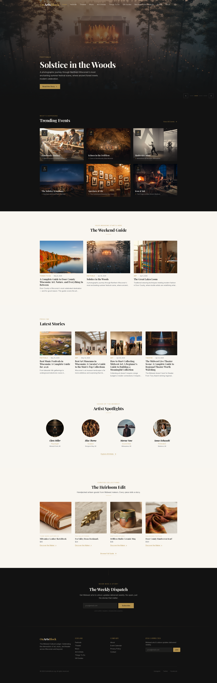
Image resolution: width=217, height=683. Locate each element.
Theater (83, 4)
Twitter (165, 671)
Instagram (157, 671)
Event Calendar (116, 646)
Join (176, 650)
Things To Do (114, 4)
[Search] (175, 4)
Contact (113, 652)
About (167, 4)
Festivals (73, 4)
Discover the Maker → (48, 545)
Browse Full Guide (107, 553)
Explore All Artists (107, 454)
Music (91, 4)
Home (64, 4)
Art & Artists (101, 4)
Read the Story (48, 86)
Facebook (173, 671)
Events (159, 4)
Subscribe (126, 606)
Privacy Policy (115, 649)
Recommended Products (144, 4)
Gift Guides (127, 4)
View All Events (169, 122)
